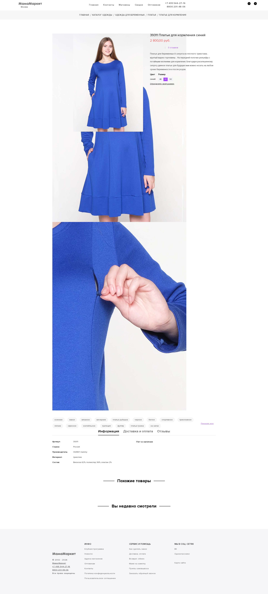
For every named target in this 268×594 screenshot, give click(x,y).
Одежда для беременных (130, 15)
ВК (175, 549)
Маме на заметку (137, 563)
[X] (159, 101)
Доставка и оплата (138, 431)
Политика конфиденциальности (99, 573)
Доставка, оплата (137, 554)
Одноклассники (182, 554)
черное (138, 420)
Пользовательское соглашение (100, 578)
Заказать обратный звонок (142, 573)
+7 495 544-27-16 (175, 3)
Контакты (108, 5)
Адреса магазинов (93, 559)
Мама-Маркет (59, 563)
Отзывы (163, 431)
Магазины (124, 5)
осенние (58, 420)
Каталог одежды (102, 15)
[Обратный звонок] (234, 5)
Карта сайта (180, 563)
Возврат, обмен (136, 559)
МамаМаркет (30, 3)
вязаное (86, 420)
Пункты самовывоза (139, 568)
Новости (88, 554)
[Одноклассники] (155, 101)
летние (57, 426)
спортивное (167, 420)
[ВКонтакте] (151, 101)
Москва (24, 7)
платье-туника (137, 426)
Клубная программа (94, 549)
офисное (72, 426)
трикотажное (186, 420)
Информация (108, 431)
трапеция (106, 426)
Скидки (139, 5)
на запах (155, 426)
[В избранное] (151, 92)
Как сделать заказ (138, 549)
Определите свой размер (162, 84)
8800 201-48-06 (176, 6)
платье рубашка (120, 420)
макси (72, 420)
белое (152, 420)
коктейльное (89, 426)
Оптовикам (154, 5)
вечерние (101, 420)
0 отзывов (173, 47)
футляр (121, 426)
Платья (152, 15)
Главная (94, 5)
